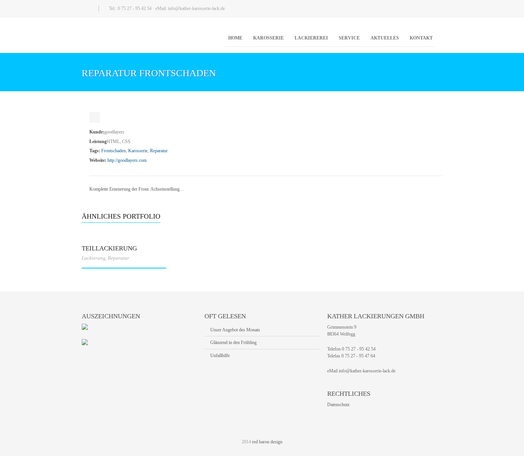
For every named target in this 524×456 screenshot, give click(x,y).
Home (235, 38)
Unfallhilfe (220, 355)
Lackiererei (311, 38)
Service (349, 38)
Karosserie (268, 38)
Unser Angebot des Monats (235, 330)
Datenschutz (338, 404)
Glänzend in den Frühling (233, 342)
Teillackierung (109, 248)
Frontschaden (113, 150)
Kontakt (421, 38)
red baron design (267, 441)
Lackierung (93, 258)
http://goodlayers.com (127, 160)
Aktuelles (385, 38)
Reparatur (159, 150)
